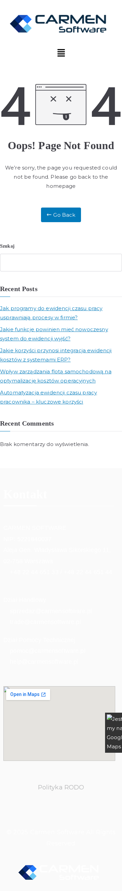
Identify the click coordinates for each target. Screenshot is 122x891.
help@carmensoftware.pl (44, 661)
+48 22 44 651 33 (34, 572)
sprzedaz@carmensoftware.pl (51, 611)
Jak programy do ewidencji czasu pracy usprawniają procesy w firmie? (51, 313)
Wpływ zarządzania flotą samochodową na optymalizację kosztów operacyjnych (55, 376)
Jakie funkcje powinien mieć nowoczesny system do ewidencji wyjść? (54, 334)
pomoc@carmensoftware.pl (47, 650)
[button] (61, 53)
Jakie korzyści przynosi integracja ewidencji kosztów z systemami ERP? (56, 355)
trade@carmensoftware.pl (45, 622)
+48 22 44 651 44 (88, 572)
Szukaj (7, 246)
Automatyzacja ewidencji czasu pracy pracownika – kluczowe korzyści (48, 397)
